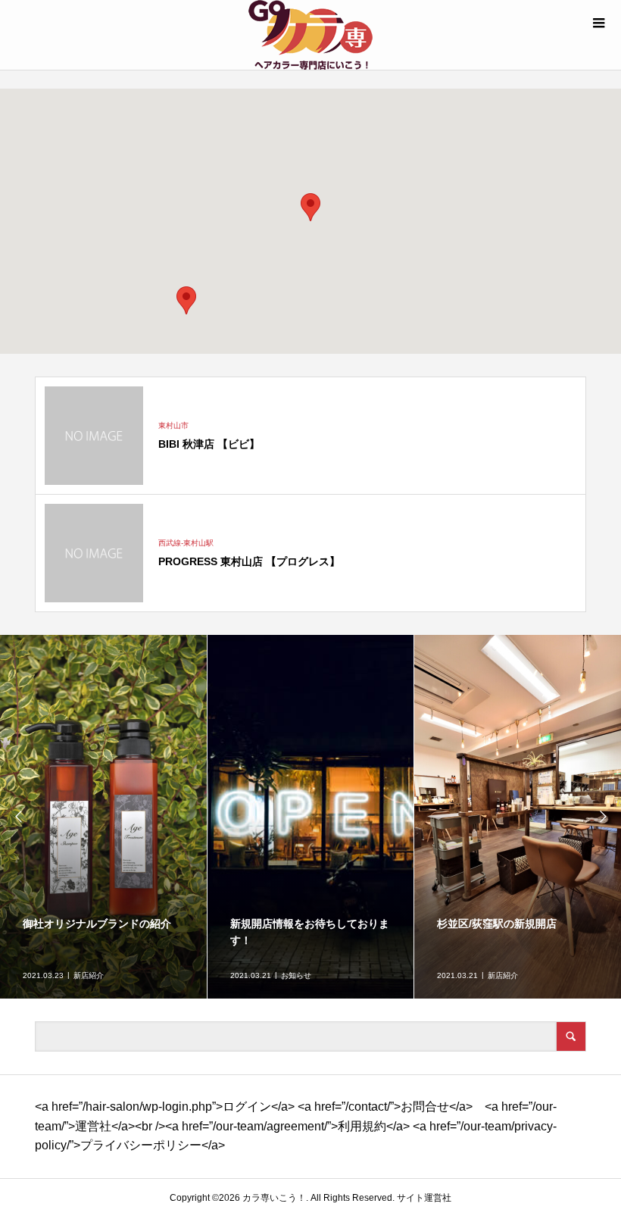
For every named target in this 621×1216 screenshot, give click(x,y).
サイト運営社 (424, 1198)
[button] (186, 300)
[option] (104, 817)
